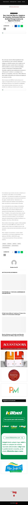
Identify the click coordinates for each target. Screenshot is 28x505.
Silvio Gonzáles (15, 245)
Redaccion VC (9, 22)
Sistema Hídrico (6, 247)
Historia (23, 1)
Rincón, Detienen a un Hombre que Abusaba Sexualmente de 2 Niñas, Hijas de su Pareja (13, 335)
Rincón (19, 243)
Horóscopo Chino (13, 1)
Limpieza (14, 243)
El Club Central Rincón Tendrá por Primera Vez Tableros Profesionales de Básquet (14, 314)
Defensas (9, 243)
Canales (4, 243)
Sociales (19, 1)
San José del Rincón (14, 13)
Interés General (6, 1)
